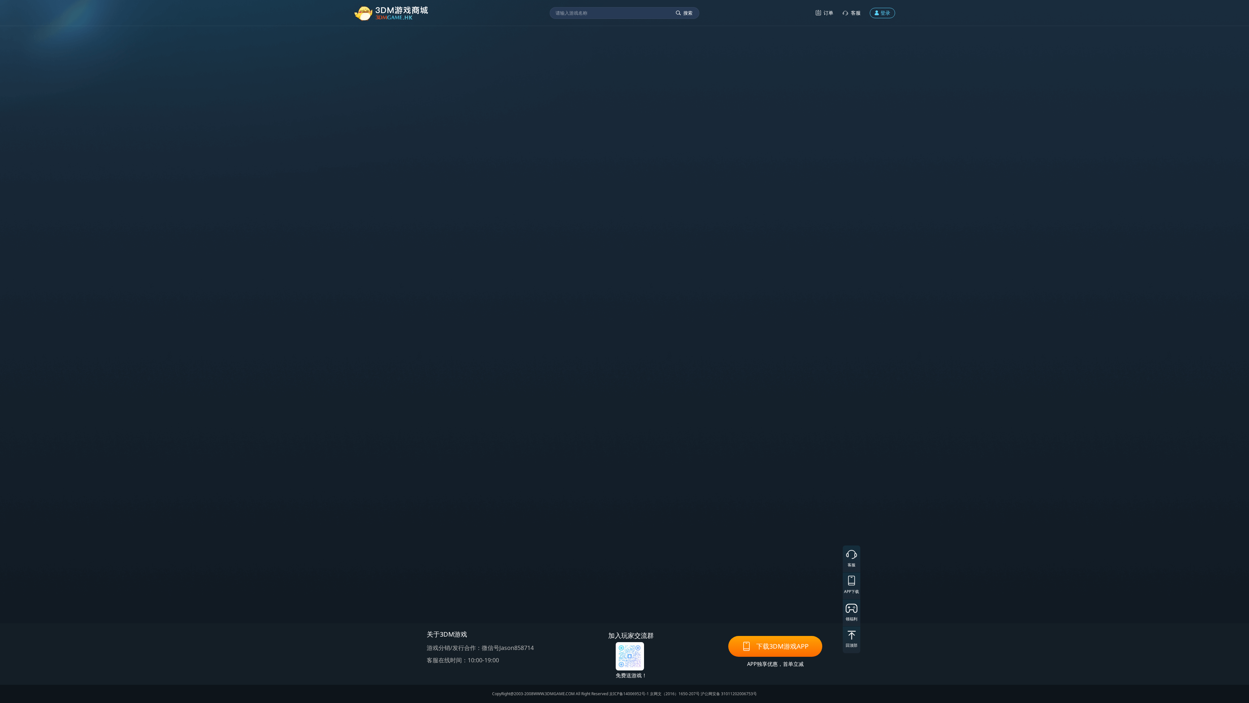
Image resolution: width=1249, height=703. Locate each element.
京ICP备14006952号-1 (629, 693)
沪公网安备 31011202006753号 (729, 693)
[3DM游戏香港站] (391, 13)
